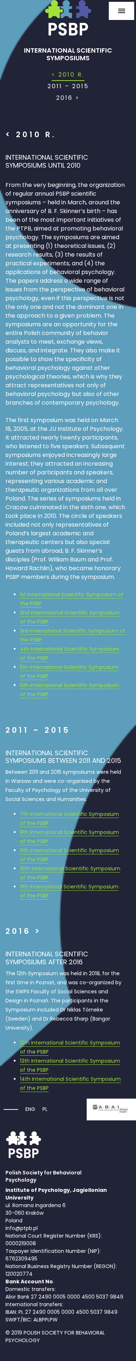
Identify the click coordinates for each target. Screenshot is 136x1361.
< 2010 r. (68, 74)
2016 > (68, 98)
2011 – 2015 (68, 86)
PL (45, 1109)
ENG (30, 1109)
